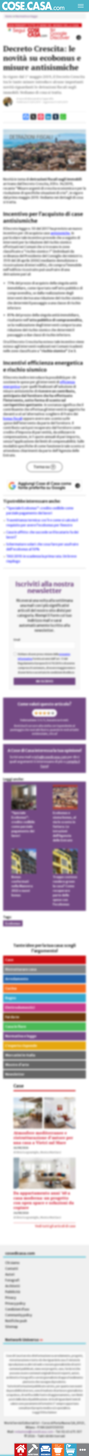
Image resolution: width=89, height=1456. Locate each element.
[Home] (33, 6)
